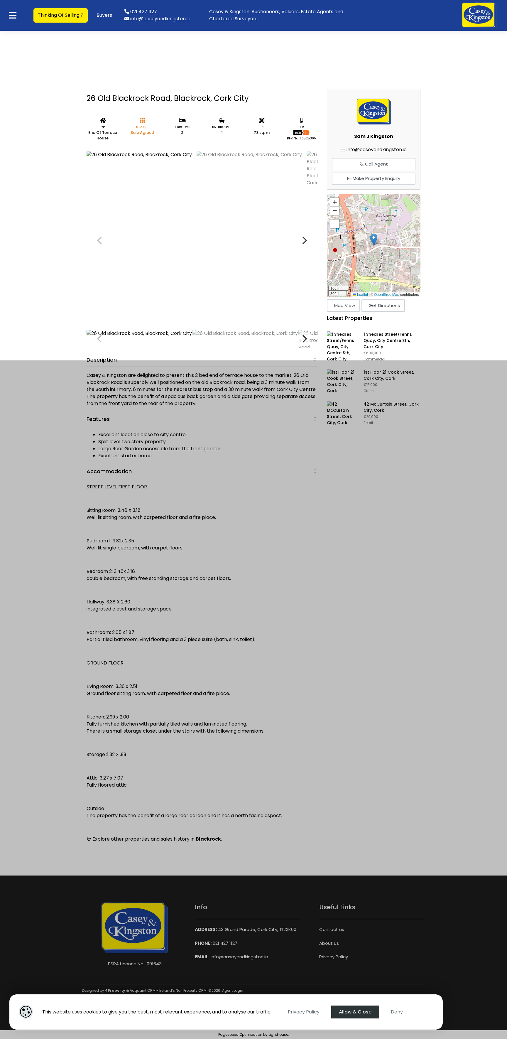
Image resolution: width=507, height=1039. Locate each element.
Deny (397, 1011)
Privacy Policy (304, 1011)
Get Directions (384, 305)
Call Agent (376, 164)
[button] (373, 240)
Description (102, 359)
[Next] (304, 240)
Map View (344, 305)
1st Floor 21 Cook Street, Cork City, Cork (389, 375)
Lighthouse (278, 1034)
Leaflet (362, 294)
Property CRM (195, 990)
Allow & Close (355, 1011)
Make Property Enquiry (375, 178)
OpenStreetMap (386, 294)
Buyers (104, 15)
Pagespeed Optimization (240, 1034)
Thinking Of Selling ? (60, 15)
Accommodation (109, 471)
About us (329, 943)
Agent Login (232, 990)
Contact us (331, 929)
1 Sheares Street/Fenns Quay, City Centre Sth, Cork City (388, 340)
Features (98, 419)
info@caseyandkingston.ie (377, 149)
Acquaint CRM (143, 990)
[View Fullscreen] (334, 224)
